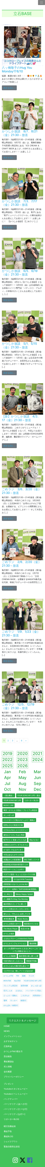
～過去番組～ (9, 795)
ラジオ (31, 976)
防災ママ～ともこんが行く (14, 869)
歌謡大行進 (25, 929)
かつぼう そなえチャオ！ (13, 850)
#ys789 (17, 981)
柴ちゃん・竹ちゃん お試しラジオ (17, 914)
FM (17, 976)
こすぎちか (25, 995)
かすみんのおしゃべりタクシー (16, 830)
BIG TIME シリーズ (31, 859)
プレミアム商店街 (11, 986)
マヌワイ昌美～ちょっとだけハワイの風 (19, 874)
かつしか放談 (9, 934)
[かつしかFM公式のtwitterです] (22, 1161)
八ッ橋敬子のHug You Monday (16, 899)
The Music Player (11, 929)
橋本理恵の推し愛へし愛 (28, 956)
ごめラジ (7, 879)
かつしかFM (8, 976)
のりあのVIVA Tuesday (23, 879)
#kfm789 (7, 981)
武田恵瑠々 (37, 995)
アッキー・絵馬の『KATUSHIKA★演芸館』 (21, 889)
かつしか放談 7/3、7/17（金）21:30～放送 (19, 203)
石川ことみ (8, 990)
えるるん (19, 990)
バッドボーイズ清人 (34, 990)
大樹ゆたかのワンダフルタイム (16, 845)
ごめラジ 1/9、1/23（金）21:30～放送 (21, 633)
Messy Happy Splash (24, 894)
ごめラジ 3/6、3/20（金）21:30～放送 (21, 491)
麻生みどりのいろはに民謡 (14, 835)
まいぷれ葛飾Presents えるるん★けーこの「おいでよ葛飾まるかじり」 (22, 949)
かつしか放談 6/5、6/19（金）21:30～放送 (20, 272)
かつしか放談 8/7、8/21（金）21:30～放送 (19, 133)
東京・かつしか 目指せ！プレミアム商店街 (20, 810)
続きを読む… (10, 87)
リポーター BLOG (31, 800)
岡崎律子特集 (31, 961)
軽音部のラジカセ (31, 924)
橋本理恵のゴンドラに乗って (15, 904)
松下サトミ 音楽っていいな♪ (15, 840)
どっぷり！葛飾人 (11, 995)
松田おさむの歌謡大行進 (13, 825)
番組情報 (33, 943)
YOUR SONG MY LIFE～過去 (28, 795)
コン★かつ (8, 894)
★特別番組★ (9, 919)
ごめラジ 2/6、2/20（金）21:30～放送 (21, 563)
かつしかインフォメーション (15, 943)
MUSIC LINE (9, 805)
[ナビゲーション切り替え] (41, 2)
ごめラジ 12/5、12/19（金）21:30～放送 (18, 706)
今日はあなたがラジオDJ (13, 855)
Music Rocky (23, 919)
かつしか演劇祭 (10, 956)
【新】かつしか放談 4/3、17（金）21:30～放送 (21, 418)
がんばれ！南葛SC (11, 1005)
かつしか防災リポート (12, 924)
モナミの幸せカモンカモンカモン (17, 909)
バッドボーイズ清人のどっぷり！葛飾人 (19, 820)
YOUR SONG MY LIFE (12, 800)
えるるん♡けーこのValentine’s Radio (18, 938)
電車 (5, 1000)
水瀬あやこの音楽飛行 (12, 859)
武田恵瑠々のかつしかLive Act (16, 884)
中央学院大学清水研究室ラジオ (16, 864)
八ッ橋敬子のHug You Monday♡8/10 (17, 69)
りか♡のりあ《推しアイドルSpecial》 (19, 971)
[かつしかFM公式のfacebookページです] (30, 1161)
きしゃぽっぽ (9, 815)
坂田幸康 (24, 986)
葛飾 (24, 976)
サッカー (13, 1000)
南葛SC (23, 1000)
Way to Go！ (34, 840)
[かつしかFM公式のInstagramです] (15, 1161)
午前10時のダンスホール (13, 961)
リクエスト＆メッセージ (22, 1020)
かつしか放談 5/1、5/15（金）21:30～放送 (19, 345)
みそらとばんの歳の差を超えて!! (16, 966)
